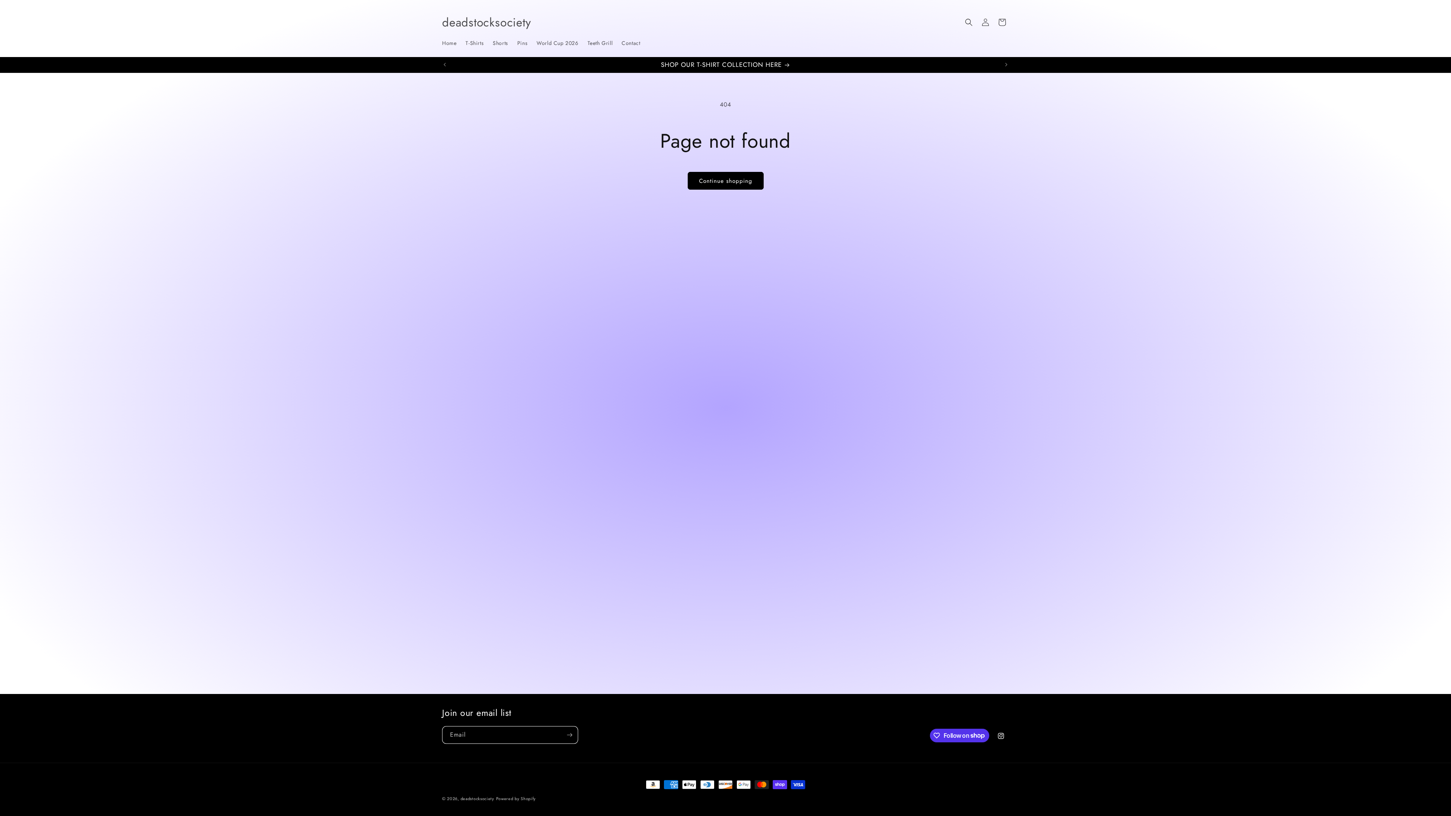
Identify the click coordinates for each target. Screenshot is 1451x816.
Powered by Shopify (516, 799)
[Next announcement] (1006, 64)
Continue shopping (725, 181)
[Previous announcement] (444, 64)
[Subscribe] (569, 735)
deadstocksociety (477, 799)
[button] (969, 22)
